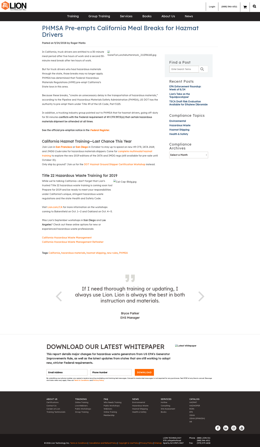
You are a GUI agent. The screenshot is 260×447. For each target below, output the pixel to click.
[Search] (254, 6)
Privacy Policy (98, 380)
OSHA (192, 415)
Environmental (177, 120)
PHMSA (123, 252)
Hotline (164, 402)
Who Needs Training (112, 402)
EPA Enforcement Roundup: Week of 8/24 (185, 88)
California (54, 252)
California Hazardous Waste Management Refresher (73, 241)
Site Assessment (168, 409)
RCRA (191, 409)
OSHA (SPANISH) (197, 418)
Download (144, 372)
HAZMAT (193, 402)
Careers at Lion (53, 409)
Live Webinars (81, 406)
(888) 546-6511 (229, 6)
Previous (58, 296)
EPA (191, 412)
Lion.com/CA (54, 207)
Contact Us (51, 406)
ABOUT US (51, 399)
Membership (109, 415)
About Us (168, 16)
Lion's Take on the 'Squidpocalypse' (179, 95)
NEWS (135, 399)
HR (190, 422)
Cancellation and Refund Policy (103, 443)
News (189, 16)
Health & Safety (178, 133)
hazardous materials (73, 252)
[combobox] (188, 155)
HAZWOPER (194, 406)
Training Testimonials (55, 412)
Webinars (108, 409)
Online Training (81, 402)
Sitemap (158, 443)
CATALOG (194, 399)
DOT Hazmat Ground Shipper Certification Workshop (114, 164)
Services (126, 16)
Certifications (52, 402)
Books (147, 16)
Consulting (165, 406)
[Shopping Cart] (245, 7)
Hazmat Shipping (179, 129)
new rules (112, 252)
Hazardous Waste (179, 125)
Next (201, 296)
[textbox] (188, 155)
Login (212, 6)
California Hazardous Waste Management (67, 237)
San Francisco (64, 146)
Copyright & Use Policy (129, 443)
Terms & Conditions (82, 380)
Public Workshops (83, 409)
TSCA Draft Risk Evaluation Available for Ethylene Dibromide (188, 103)
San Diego (82, 146)
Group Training (99, 16)
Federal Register (99, 130)
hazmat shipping (96, 252)
